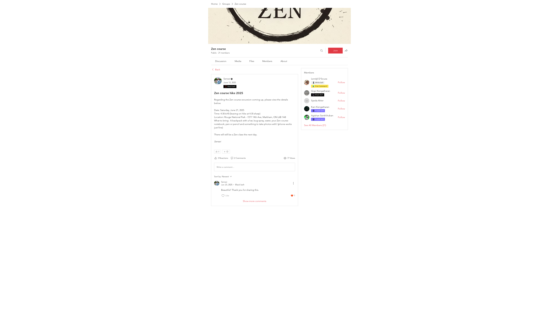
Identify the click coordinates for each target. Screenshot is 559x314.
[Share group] (346, 50)
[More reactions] (226, 152)
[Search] (321, 50)
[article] (254, 140)
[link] (220, 61)
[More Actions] (293, 183)
